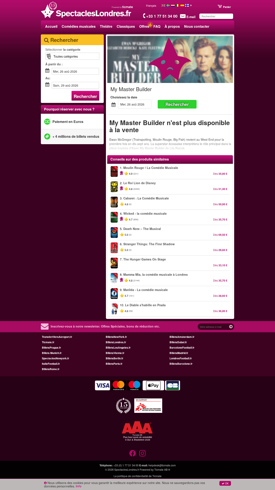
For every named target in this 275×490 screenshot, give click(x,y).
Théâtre (106, 26)
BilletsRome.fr (51, 369)
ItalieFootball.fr (51, 364)
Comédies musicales (79, 26)
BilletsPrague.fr (51, 347)
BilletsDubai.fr (178, 342)
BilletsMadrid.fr (179, 353)
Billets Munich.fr (52, 353)
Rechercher (85, 96)
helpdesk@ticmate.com (162, 465)
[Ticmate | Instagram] (142, 453)
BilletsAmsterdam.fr (182, 337)
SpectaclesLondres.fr (126, 469)
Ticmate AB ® (162, 469)
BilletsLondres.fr (116, 342)
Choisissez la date (123, 97)
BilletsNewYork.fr (116, 337)
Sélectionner (62, 49)
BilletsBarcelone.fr (181, 364)
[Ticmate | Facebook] (132, 453)
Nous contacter (196, 26)
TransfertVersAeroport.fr (57, 337)
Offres (144, 26)
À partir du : (54, 64)
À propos (172, 26)
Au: (47, 78)
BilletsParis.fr (114, 364)
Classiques (126, 26)
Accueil (51, 26)
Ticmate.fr (48, 342)
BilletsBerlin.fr (114, 358)
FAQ (156, 26)
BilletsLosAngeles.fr (118, 347)
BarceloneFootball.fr (182, 347)
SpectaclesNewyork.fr (55, 358)
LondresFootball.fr (181, 358)
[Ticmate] (122, 7)
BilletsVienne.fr (115, 353)
